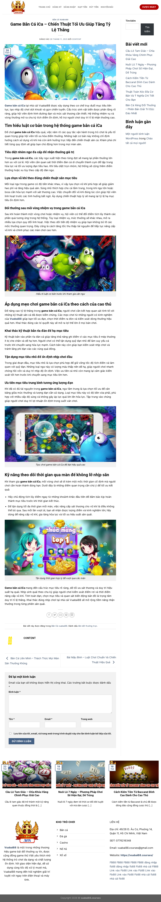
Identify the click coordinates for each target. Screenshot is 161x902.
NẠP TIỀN (82, 7)
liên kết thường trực (87, 626)
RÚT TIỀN (93, 7)
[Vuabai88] (18, 7)
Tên (12, 719)
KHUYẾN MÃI (107, 7)
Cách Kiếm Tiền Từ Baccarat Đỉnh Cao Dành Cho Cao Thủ (140, 82)
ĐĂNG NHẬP (70, 7)
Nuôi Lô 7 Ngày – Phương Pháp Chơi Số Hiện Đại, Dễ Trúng (141, 68)
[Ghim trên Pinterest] (66, 615)
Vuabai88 (10, 847)
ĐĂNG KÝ (57, 7)
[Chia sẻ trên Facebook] (49, 615)
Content (76, 39)
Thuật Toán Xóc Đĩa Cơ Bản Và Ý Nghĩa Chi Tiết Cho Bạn (140, 95)
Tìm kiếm (131, 20)
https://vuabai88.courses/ (137, 855)
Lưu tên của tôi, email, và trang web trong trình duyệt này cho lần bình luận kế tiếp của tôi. (62, 733)
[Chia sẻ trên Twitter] (54, 615)
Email (48, 719)
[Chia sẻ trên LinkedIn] (72, 615)
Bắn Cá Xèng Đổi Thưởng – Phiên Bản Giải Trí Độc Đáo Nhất (141, 109)
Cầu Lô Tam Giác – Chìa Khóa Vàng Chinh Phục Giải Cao (140, 54)
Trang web (86, 719)
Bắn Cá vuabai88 (60, 20)
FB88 (113, 862)
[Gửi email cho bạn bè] (60, 615)
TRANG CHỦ (44, 7)
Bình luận (15, 691)
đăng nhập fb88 (125, 866)
